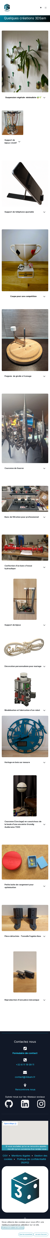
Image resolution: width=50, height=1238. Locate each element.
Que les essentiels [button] (25, 1234)
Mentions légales (21, 1155)
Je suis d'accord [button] (41, 1234)
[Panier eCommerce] (41, 8)
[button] (25, 1218)
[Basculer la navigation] (46, 8)
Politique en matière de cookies (13, 1228)
